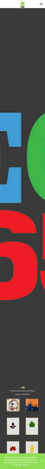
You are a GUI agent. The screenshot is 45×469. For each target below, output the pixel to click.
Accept (18, 465)
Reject (26, 465)
